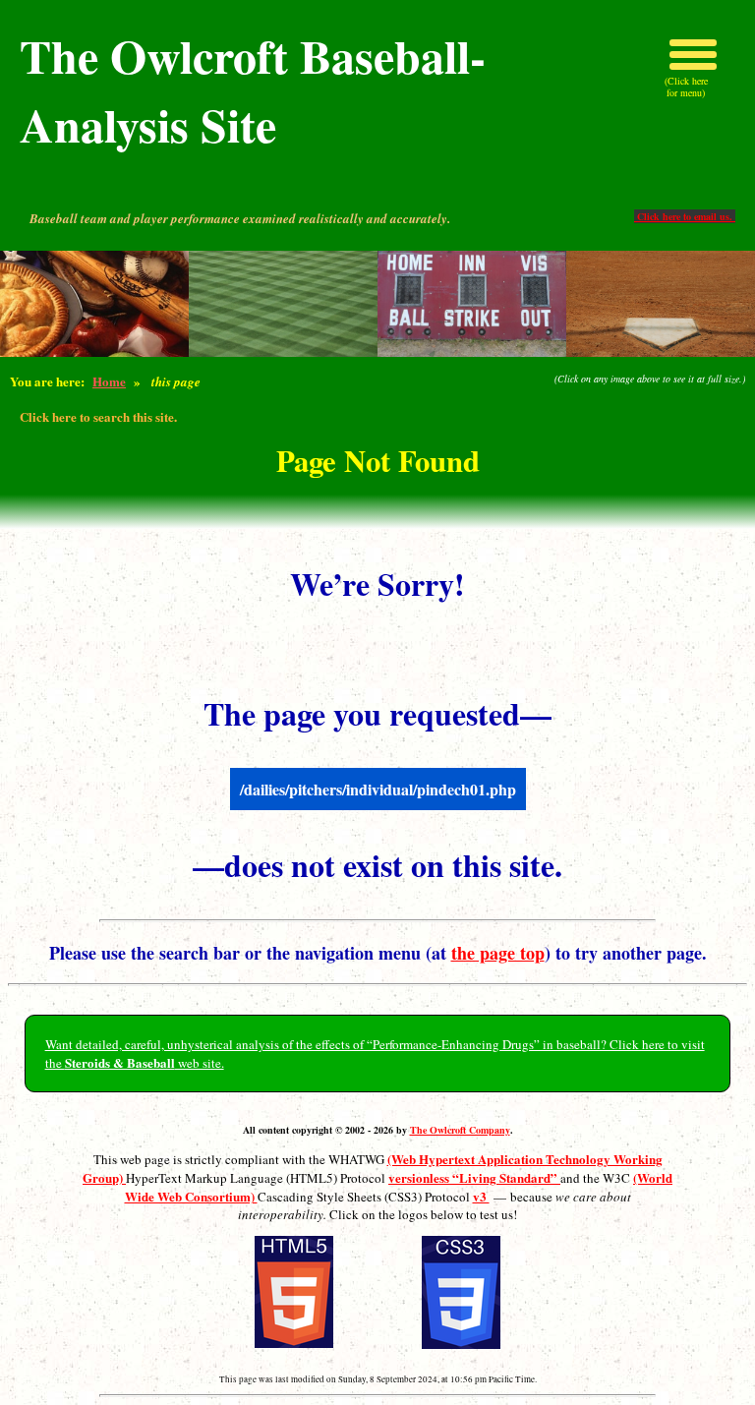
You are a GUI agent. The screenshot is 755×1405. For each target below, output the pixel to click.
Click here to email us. (684, 216)
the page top (498, 953)
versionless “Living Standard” (474, 1177)
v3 (481, 1196)
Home (109, 381)
